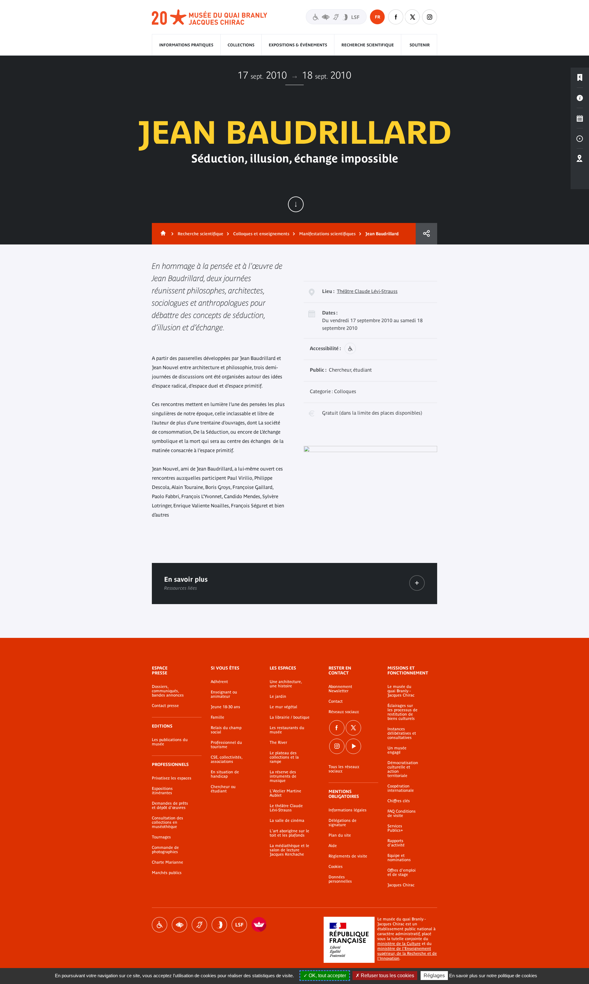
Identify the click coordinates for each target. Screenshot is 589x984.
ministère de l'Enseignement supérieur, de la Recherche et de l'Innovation (407, 953)
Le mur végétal (283, 707)
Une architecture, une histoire (286, 684)
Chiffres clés (398, 801)
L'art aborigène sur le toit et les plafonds (289, 833)
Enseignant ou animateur (224, 694)
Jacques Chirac (400, 885)
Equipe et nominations (399, 857)
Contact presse (165, 706)
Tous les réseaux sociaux (344, 769)
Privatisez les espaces (171, 778)
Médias (580, 138)
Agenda (580, 118)
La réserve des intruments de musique (283, 776)
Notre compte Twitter (412, 17)
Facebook (336, 727)
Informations (580, 98)
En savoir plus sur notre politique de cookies (493, 975)
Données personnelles (340, 879)
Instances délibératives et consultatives (401, 733)
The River (278, 742)
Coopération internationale (400, 788)
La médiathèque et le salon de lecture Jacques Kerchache (289, 850)
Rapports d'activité (396, 843)
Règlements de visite (348, 856)
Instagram (429, 17)
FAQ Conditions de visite (401, 813)
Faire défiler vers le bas (296, 204)
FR (377, 16)
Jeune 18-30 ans (225, 707)
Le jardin (278, 696)
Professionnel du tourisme (226, 744)
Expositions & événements (298, 45)
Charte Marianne (167, 862)
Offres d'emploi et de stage (401, 872)
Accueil (162, 233)
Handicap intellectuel (219, 924)
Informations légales (348, 810)
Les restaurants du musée (287, 730)
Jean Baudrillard (382, 233)
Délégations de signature (342, 822)
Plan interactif (580, 159)
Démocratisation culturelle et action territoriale (402, 769)
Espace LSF (239, 924)
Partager (426, 233)
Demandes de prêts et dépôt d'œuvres (170, 805)
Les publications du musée (170, 742)
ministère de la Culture (399, 943)
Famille (217, 717)
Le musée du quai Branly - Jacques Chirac (400, 691)
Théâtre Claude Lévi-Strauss (367, 291)
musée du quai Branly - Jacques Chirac (210, 17)
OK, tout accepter (326, 975)
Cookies (336, 867)
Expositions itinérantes (162, 791)
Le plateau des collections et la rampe (284, 757)
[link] (417, 583)
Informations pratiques (186, 45)
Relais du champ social (226, 730)
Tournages (161, 837)
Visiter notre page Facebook (395, 17)
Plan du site (340, 835)
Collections (241, 45)
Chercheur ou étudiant (223, 789)
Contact (336, 701)
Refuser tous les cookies (387, 975)
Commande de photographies (165, 849)
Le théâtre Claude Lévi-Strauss (286, 808)
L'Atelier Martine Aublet (285, 793)
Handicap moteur (159, 924)
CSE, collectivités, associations (226, 759)
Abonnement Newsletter (340, 689)
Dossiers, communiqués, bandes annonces (168, 691)
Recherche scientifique (367, 45)
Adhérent (219, 682)
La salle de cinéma (287, 820)
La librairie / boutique (290, 717)
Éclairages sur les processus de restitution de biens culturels (402, 712)
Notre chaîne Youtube (353, 746)
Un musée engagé (396, 750)
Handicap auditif (199, 924)
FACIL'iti (259, 924)
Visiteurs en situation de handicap (336, 16)
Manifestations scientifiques (327, 233)
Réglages (434, 975)
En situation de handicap (225, 774)
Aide (333, 846)
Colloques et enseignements (261, 233)
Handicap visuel (179, 924)
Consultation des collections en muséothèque (167, 822)
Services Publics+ (395, 828)
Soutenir (420, 45)
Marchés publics (167, 873)
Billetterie (580, 78)
